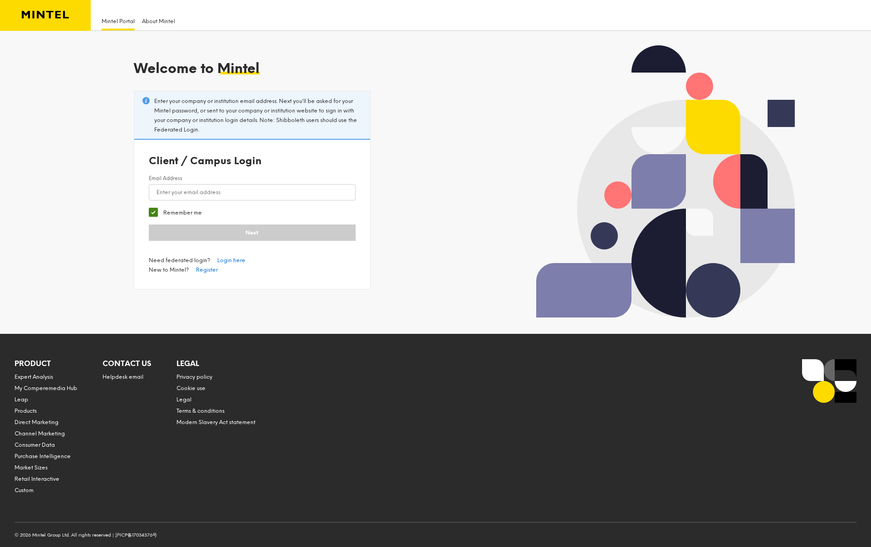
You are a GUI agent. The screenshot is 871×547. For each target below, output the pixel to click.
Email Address (165, 178)
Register (207, 270)
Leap (21, 399)
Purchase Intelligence (43, 456)
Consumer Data (35, 445)
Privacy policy (194, 377)
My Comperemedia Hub (46, 388)
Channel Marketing (40, 433)
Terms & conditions (200, 411)
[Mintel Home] (45, 15)
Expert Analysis (34, 377)
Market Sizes (31, 467)
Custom (24, 490)
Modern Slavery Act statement (215, 422)
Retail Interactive (37, 479)
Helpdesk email (123, 377)
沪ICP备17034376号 (136, 535)
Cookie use (191, 388)
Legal (183, 399)
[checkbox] (175, 212)
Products (26, 411)
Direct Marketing (37, 422)
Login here (231, 260)
